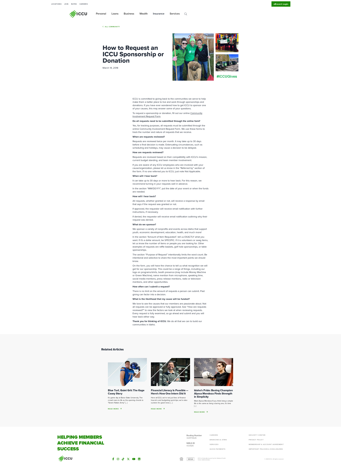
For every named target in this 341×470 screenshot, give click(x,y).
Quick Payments (217, 449)
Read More (113, 409)
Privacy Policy (256, 440)
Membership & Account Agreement (266, 444)
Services (214, 444)
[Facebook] (113, 459)
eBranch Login (281, 4)
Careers (84, 4)
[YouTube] (134, 459)
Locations (56, 4)
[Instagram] (118, 459)
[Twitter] (128, 459)
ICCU (78, 14)
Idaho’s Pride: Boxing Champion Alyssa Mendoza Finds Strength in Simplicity (213, 393)
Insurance (158, 14)
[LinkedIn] (139, 459)
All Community (112, 26)
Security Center (257, 435)
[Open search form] (185, 14)
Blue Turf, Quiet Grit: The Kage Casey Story (126, 391)
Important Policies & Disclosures (266, 449)
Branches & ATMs (218, 440)
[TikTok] (123, 459)
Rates (74, 4)
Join (66, 4)
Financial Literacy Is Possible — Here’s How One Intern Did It (169, 391)
